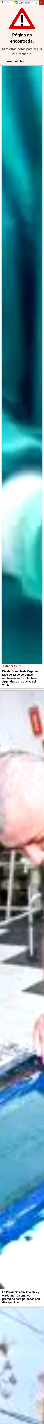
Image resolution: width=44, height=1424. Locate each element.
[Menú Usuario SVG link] (2, 2)
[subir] (40, 1405)
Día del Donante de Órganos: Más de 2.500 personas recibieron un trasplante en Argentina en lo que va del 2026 (20, 678)
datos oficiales (12, 666)
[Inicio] (22, 2)
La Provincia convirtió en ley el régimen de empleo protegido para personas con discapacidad (21, 1297)
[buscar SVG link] (36, 3)
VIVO (41, 2)
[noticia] (22, 365)
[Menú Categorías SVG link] (8, 2)
